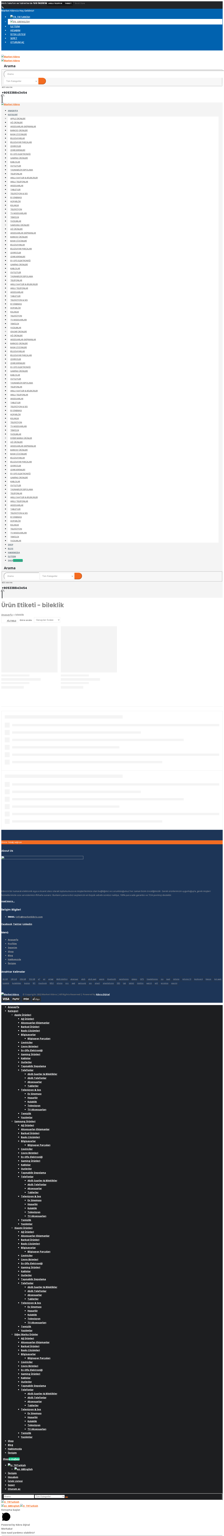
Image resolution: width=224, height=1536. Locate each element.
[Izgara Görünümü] (217, 620)
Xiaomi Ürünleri (18, 331)
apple (101, 979)
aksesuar (74, 979)
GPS (142, 979)
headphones (152, 979)
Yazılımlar (15, 221)
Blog (10, 955)
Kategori (12, 114)
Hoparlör (15, 201)
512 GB (32, 979)
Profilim (12, 943)
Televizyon (16, 209)
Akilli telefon (62, 979)
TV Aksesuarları (18, 213)
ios (162, 979)
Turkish (14, 1501)
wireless (164, 983)
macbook (42, 983)
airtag (50, 979)
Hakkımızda (14, 959)
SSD (118, 983)
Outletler (15, 166)
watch (149, 983)
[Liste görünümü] (221, 620)
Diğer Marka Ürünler (21, 438)
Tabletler (15, 189)
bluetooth (111, 979)
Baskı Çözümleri (18, 134)
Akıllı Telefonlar (19, 181)
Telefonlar (16, 173)
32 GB (5, 979)
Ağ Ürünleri (16, 122)
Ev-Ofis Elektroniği (20, 154)
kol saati (218, 979)
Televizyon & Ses (19, 193)
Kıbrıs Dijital (103, 994)
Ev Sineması (16, 197)
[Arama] (42, 81)
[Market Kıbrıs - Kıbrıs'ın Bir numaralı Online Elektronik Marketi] (10, 104)
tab (124, 983)
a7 (39, 979)
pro (67, 983)
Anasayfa (7, 614)
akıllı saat (92, 979)
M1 (34, 983)
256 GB (23, 979)
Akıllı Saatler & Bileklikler (24, 177)
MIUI (52, 983)
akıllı (83, 979)
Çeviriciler (15, 146)
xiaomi (174, 983)
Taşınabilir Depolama (21, 169)
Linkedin (27, 924)
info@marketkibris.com (29, 916)
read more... (8, 901)
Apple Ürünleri (17, 118)
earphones (124, 979)
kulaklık (6, 983)
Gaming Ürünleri (19, 158)
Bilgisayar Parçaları (21, 142)
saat (73, 983)
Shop (15, 560)
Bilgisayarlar (17, 138)
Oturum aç (17, 42)
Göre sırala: (26, 620)
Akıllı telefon (55, 3)
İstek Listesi (17, 34)
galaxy (134, 979)
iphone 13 (186, 979)
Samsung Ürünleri (19, 225)
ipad (168, 979)
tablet (131, 983)
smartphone (108, 983)
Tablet (68, 3)
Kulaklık (14, 205)
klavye (208, 979)
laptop (27, 983)
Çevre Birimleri (17, 150)
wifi (156, 983)
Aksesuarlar (16, 185)
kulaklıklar (16, 983)
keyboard (198, 979)
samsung (82, 983)
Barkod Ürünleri (19, 130)
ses (90, 983)
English (15, 1505)
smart (97, 983)
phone (59, 983)
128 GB (14, 979)
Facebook (6, 924)
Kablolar (15, 162)
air (44, 979)
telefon (140, 983)
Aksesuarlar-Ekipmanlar (23, 126)
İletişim (15, 26)
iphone (176, 979)
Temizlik (14, 217)
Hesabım (15, 30)
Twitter (17, 924)
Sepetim (12, 947)
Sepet (13, 38)
